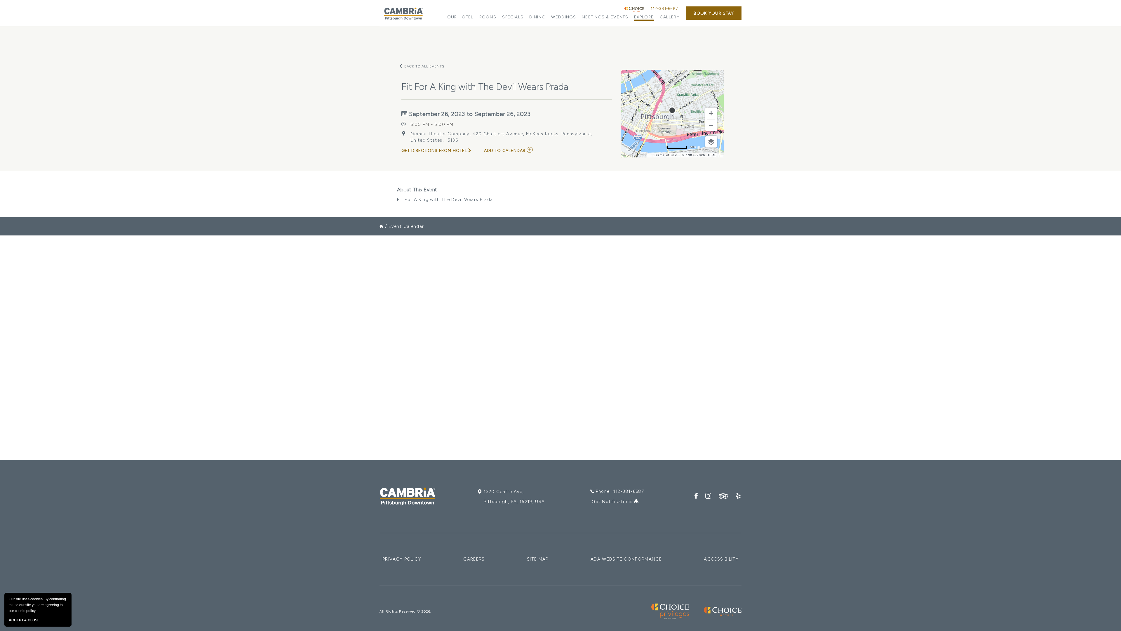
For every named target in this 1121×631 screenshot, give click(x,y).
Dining (537, 17)
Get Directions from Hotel (434, 150)
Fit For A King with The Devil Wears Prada (445, 194)
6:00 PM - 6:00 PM (431, 124)
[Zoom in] (711, 113)
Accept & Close (24, 620)
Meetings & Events (605, 17)
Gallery (670, 17)
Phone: (620, 491)
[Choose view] (711, 142)
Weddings (563, 17)
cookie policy (25, 611)
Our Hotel (460, 17)
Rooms (488, 17)
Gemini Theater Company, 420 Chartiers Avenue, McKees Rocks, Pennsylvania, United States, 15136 (501, 137)
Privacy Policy (401, 559)
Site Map (538, 559)
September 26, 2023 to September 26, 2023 (469, 113)
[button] (713, 13)
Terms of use (665, 155)
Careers (474, 559)
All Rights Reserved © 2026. (405, 611)
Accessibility (721, 559)
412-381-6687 (664, 8)
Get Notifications (613, 501)
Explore (644, 17)
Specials (512, 17)
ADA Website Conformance (626, 559)
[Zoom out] (711, 125)
